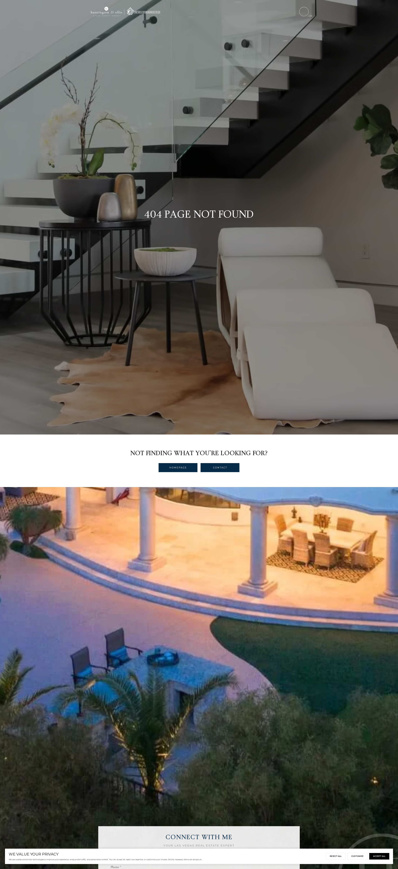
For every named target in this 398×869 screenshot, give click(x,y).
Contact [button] (220, 467)
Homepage (178, 467)
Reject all (336, 856)
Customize (357, 856)
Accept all (379, 856)
